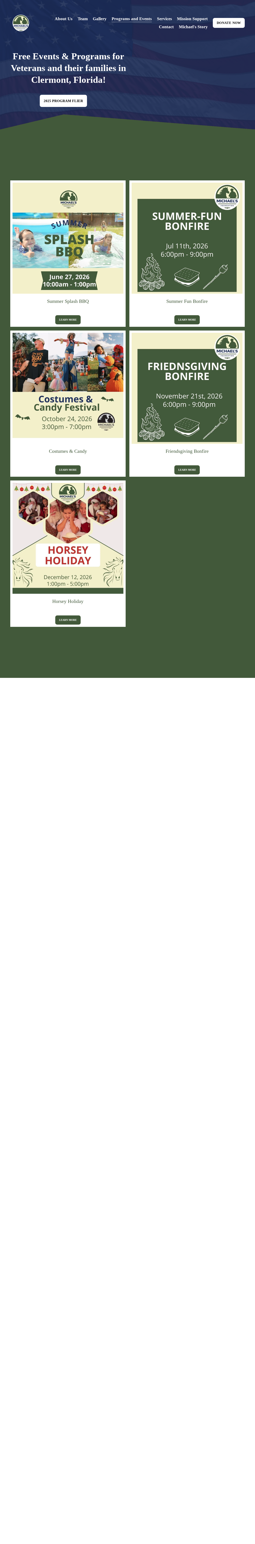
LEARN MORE (68, 319)
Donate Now (229, 23)
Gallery (100, 18)
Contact (166, 26)
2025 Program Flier (63, 101)
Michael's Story (193, 26)
